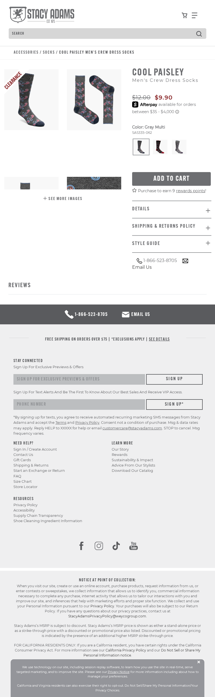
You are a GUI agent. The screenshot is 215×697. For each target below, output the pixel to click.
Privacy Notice (119, 672)
